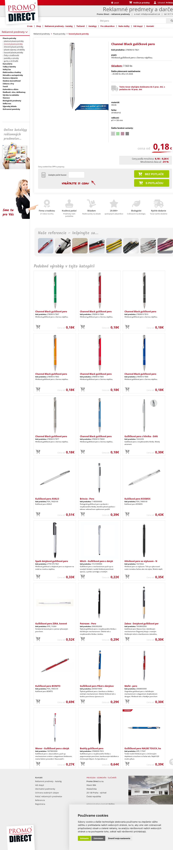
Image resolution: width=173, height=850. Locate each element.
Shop (38, 26)
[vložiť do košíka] (38, 327)
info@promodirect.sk (150, 14)
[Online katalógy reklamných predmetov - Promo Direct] (17, 168)
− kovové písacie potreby (13, 44)
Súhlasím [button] (84, 838)
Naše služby (123, 26)
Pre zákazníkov (107, 26)
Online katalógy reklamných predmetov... (15, 134)
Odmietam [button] (98, 838)
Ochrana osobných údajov (47, 792)
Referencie (40, 800)
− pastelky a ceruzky (11, 58)
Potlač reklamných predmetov (48, 796)
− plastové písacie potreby (13, 41)
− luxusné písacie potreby (13, 52)
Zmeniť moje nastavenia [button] (119, 838)
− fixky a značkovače (11, 55)
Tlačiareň (80, 26)
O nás (29, 26)
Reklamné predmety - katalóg (59, 26)
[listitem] (113, 133)
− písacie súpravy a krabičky (14, 49)
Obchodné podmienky (45, 789)
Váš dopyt (138, 26)
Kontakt (150, 26)
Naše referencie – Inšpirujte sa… (68, 233)
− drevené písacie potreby (13, 47)
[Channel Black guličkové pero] (72, 109)
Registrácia (40, 804)
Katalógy (93, 26)
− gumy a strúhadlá (10, 61)
